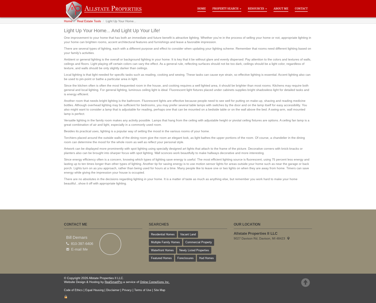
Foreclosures (185, 258)
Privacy (127, 290)
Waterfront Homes (162, 250)
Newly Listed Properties (194, 250)
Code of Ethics (73, 290)
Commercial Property (198, 242)
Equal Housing (94, 290)
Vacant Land (188, 234)
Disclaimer (112, 290)
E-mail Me (79, 249)
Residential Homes (163, 234)
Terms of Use (142, 290)
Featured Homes (161, 258)
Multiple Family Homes (165, 242)
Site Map (159, 290)
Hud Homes (206, 258)
